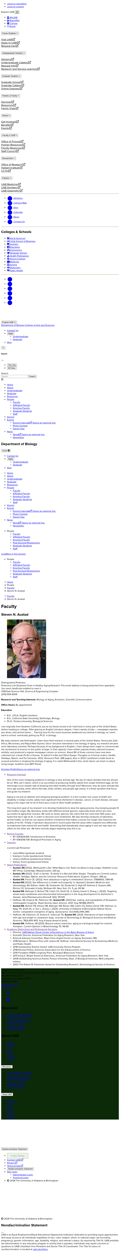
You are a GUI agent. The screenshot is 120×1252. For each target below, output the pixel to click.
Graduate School (10, 82)
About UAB (7, 1094)
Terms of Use (15, 1165)
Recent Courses (15, 833)
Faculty (16, 534)
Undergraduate (20, 336)
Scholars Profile (20, 769)
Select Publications (16, 864)
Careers (11, 1056)
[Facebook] (10, 279)
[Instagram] (10, 288)
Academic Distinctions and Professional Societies (32, 929)
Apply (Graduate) (15, 1029)
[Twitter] (10, 283)
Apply (10, 333)
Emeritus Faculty (21, 539)
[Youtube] (10, 293)
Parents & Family (10, 96)
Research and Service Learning (19, 69)
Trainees (11, 842)
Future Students (9, 33)
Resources (7, 105)
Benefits (5, 125)
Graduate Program (16, 1023)
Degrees (11, 1045)
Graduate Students (10, 76)
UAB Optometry (10, 190)
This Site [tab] (12, 365)
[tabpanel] (60, 375)
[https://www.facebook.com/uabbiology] (8, 992)
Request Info (8, 46)
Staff (15, 548)
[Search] (3, 347)
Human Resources (11, 144)
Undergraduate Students (12, 53)
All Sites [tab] (11, 368)
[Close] (17, 12)
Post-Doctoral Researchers (26, 542)
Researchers (8, 158)
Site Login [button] (12, 1171)
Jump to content (15, 6)
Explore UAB (8, 322)
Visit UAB (6, 39)
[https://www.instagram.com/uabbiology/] (8, 1001)
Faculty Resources (11, 148)
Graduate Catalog (11, 85)
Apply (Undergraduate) (18, 1020)
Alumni (5, 115)
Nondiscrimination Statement (14, 1149)
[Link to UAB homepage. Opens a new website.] (26, 1126)
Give (9, 342)
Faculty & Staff (9, 135)
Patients (6, 178)
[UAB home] (60, 319)
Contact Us (12, 330)
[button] (60, 554)
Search (4, 373)
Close (5, 451)
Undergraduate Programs (19, 1014)
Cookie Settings (17, 1156)
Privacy (12, 1162)
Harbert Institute (10, 167)
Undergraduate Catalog (14, 62)
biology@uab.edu (10, 984)
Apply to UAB (9, 42)
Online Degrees (10, 88)
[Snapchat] (10, 298)
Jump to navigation (17, 3)
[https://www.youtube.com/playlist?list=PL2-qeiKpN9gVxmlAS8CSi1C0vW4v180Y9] (8, 998)
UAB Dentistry (9, 187)
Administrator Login (23, 1174)
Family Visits (8, 108)
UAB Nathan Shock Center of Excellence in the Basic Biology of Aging (58, 932)
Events (5, 128)
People (10, 399)
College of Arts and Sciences (39, 325)
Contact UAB (15, 1160)
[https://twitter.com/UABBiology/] (8, 995)
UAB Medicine (9, 184)
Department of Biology (13, 325)
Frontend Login (21, 1177)
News (10, 431)
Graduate (17, 339)
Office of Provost (10, 141)
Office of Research (11, 164)
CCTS (5, 171)
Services (6, 102)
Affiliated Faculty (21, 537)
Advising (6, 59)
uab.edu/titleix (40, 1249)
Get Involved (8, 121)
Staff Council (8, 151)
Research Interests (16, 774)
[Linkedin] (10, 302)
